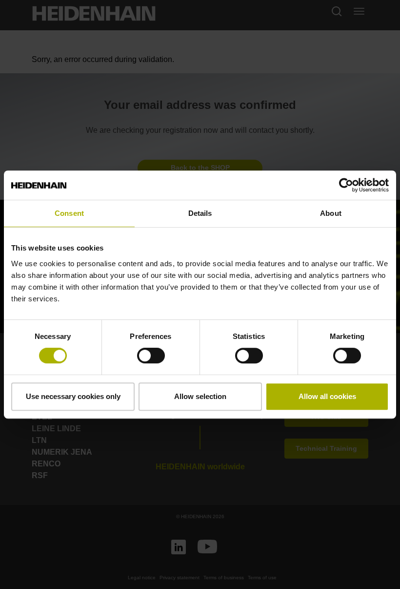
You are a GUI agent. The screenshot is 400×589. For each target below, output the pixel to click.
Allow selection (200, 396)
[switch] (151, 355)
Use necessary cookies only (73, 396)
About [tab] (330, 213)
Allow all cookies (327, 396)
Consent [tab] (69, 213)
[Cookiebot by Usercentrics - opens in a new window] (346, 185)
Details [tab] (200, 213)
